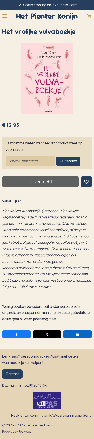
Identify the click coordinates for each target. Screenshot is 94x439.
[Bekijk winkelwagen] (89, 16)
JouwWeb (25, 432)
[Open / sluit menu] (5, 16)
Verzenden (68, 160)
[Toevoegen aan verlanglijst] (86, 181)
